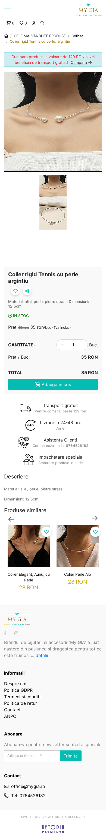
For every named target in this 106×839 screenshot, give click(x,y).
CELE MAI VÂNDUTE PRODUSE (40, 36)
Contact (12, 709)
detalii (42, 655)
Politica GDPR (18, 690)
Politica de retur (20, 703)
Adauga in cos (55, 384)
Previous (11, 519)
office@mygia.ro (28, 786)
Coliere (77, 36)
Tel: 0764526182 (28, 795)
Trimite (71, 756)
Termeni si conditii (23, 696)
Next (95, 519)
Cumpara (79, 62)
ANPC (10, 716)
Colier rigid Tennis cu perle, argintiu (40, 41)
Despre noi (15, 683)
